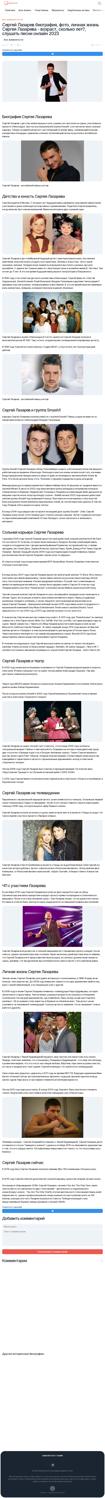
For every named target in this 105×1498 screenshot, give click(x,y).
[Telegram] (53, 1465)
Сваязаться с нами (52, 1456)
